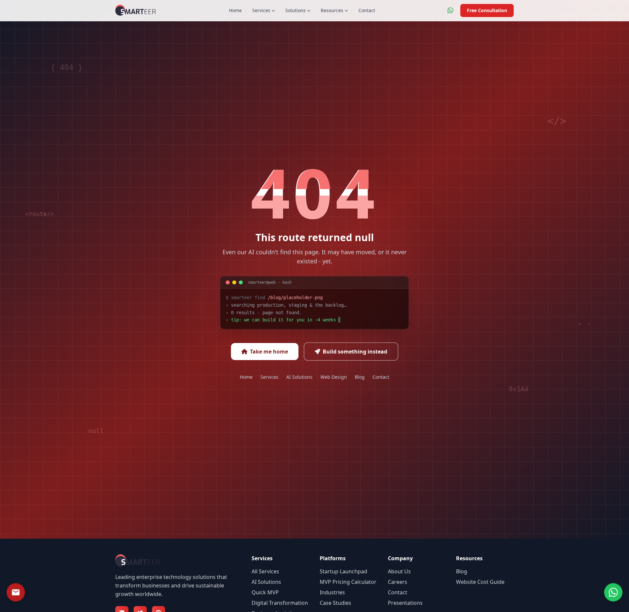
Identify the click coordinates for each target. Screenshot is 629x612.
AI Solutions (299, 377)
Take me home (269, 351)
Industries (332, 592)
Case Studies (335, 602)
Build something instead (355, 351)
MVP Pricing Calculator (348, 581)
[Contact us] (16, 592)
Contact (366, 10)
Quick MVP (265, 592)
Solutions (295, 10)
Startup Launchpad (343, 571)
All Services (265, 571)
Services (261, 10)
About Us (399, 571)
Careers (397, 581)
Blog (360, 377)
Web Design (333, 377)
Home (235, 10)
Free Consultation (487, 10)
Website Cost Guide (480, 581)
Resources (332, 10)
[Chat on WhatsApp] (450, 10)
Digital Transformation (280, 602)
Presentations (405, 602)
